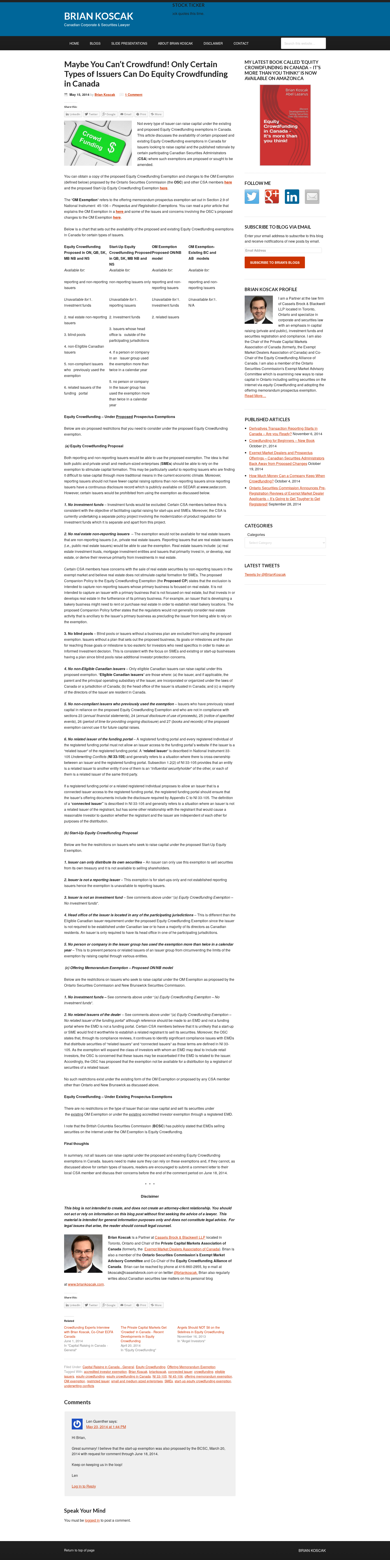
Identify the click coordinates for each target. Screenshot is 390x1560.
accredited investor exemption (105, 1371)
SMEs (169, 1381)
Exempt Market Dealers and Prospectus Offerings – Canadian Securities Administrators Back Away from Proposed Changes (286, 458)
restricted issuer (98, 1381)
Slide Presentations (129, 43)
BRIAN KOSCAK (98, 16)
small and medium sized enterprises (137, 1381)
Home (74, 43)
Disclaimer (213, 43)
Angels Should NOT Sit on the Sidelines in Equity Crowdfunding (200, 1329)
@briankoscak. (186, 1272)
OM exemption (74, 1381)
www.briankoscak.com (86, 1284)
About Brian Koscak (175, 43)
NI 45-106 (176, 1376)
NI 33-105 (160, 1376)
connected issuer (180, 1371)
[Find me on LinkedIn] (292, 196)
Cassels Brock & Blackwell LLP (180, 1237)
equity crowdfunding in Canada (129, 1376)
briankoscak (157, 1371)
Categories (256, 534)
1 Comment (133, 94)
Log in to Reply (84, 1486)
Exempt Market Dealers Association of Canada (181, 1249)
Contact (241, 43)
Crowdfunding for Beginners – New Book (282, 440)
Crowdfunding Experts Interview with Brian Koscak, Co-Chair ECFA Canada (88, 1332)
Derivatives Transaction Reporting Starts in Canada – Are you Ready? (283, 431)
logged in (92, 1520)
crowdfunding (203, 1371)
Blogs (95, 43)
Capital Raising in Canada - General (108, 1367)
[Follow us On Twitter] (252, 196)
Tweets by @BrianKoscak (265, 574)
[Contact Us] (312, 196)
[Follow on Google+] (272, 196)
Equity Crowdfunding (150, 1367)
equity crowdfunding (90, 1376)
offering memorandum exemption (208, 1376)
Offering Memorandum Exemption (191, 1367)
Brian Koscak (105, 94)
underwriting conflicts (79, 1385)
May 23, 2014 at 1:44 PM (106, 1426)
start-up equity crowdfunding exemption (203, 1381)
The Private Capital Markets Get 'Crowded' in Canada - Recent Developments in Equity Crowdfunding (144, 1334)
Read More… (255, 395)
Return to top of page (79, 1550)
